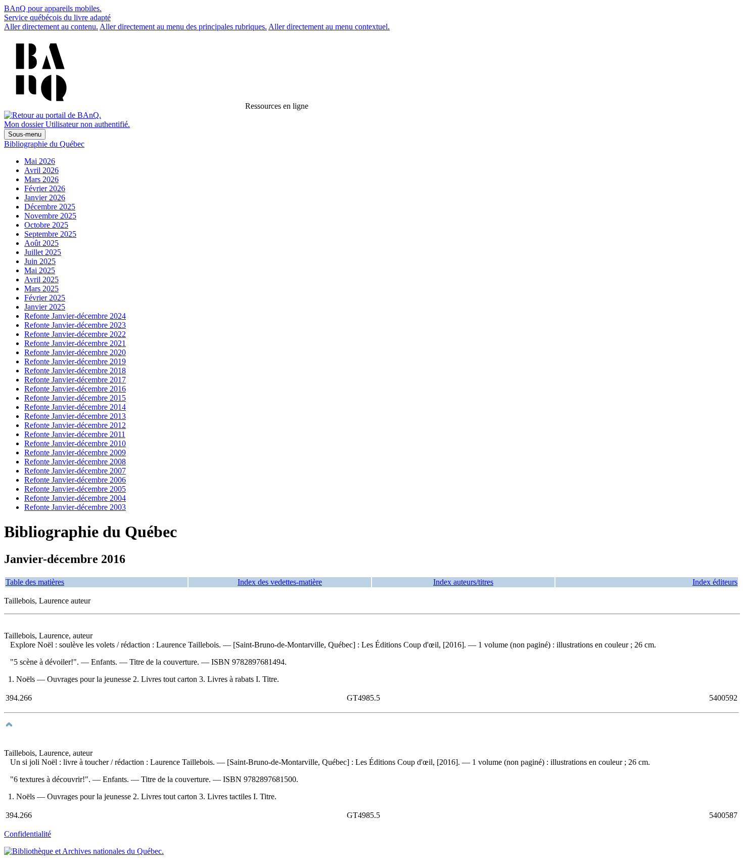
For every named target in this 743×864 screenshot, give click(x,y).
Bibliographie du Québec (44, 144)
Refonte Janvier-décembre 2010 (75, 443)
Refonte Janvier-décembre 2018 (75, 370)
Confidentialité (27, 834)
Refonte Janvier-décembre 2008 (75, 461)
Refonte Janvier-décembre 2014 (75, 407)
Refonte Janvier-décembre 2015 (75, 398)
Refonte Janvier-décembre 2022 (75, 334)
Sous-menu (24, 134)
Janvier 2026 (44, 197)
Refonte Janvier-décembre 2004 (75, 498)
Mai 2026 (39, 161)
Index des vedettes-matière (280, 582)
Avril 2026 (41, 170)
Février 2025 (44, 297)
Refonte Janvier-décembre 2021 (75, 343)
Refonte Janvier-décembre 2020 (75, 352)
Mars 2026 (41, 179)
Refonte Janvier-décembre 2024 (75, 316)
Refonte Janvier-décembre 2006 (75, 480)
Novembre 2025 (50, 215)
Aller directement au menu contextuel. (329, 26)
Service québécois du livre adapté (57, 17)
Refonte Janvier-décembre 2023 (75, 325)
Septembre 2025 (50, 234)
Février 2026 (44, 188)
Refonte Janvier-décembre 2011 (74, 434)
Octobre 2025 (46, 225)
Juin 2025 (40, 261)
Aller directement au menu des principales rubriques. (183, 26)
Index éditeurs (714, 582)
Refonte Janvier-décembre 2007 (75, 470)
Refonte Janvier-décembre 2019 (75, 361)
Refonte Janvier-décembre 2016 (75, 388)
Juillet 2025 (42, 252)
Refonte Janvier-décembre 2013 (75, 416)
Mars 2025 (41, 288)
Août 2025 (41, 243)
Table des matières (35, 582)
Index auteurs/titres (463, 582)
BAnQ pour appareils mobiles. (53, 8)
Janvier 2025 (44, 307)
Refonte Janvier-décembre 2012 (75, 425)
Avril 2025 (41, 279)
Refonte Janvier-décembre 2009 (75, 452)
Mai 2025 (39, 270)
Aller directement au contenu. (51, 26)
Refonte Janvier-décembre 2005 (75, 489)
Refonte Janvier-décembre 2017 (75, 379)
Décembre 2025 (49, 206)
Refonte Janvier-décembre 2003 (75, 507)
